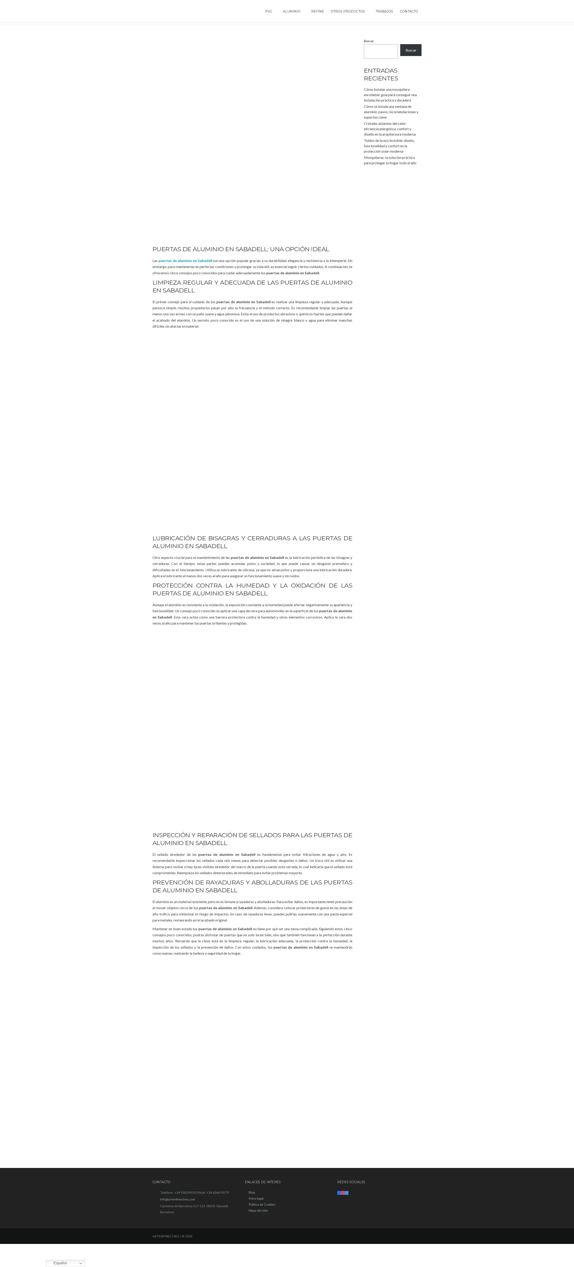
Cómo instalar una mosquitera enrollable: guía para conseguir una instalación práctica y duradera (390, 94)
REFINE (317, 11)
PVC (268, 11)
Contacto (409, 11)
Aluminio (291, 11)
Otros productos (348, 11)
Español (60, 1263)
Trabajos (384, 11)
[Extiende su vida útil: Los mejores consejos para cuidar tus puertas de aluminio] (252, 138)
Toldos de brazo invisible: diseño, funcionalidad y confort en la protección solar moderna (389, 145)
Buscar (369, 41)
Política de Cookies (262, 1204)
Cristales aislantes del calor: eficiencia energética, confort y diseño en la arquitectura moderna (390, 128)
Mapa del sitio (258, 1210)
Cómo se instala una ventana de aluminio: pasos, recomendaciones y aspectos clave (391, 111)
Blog (252, 1192)
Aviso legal (256, 1198)
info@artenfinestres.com (177, 1199)
